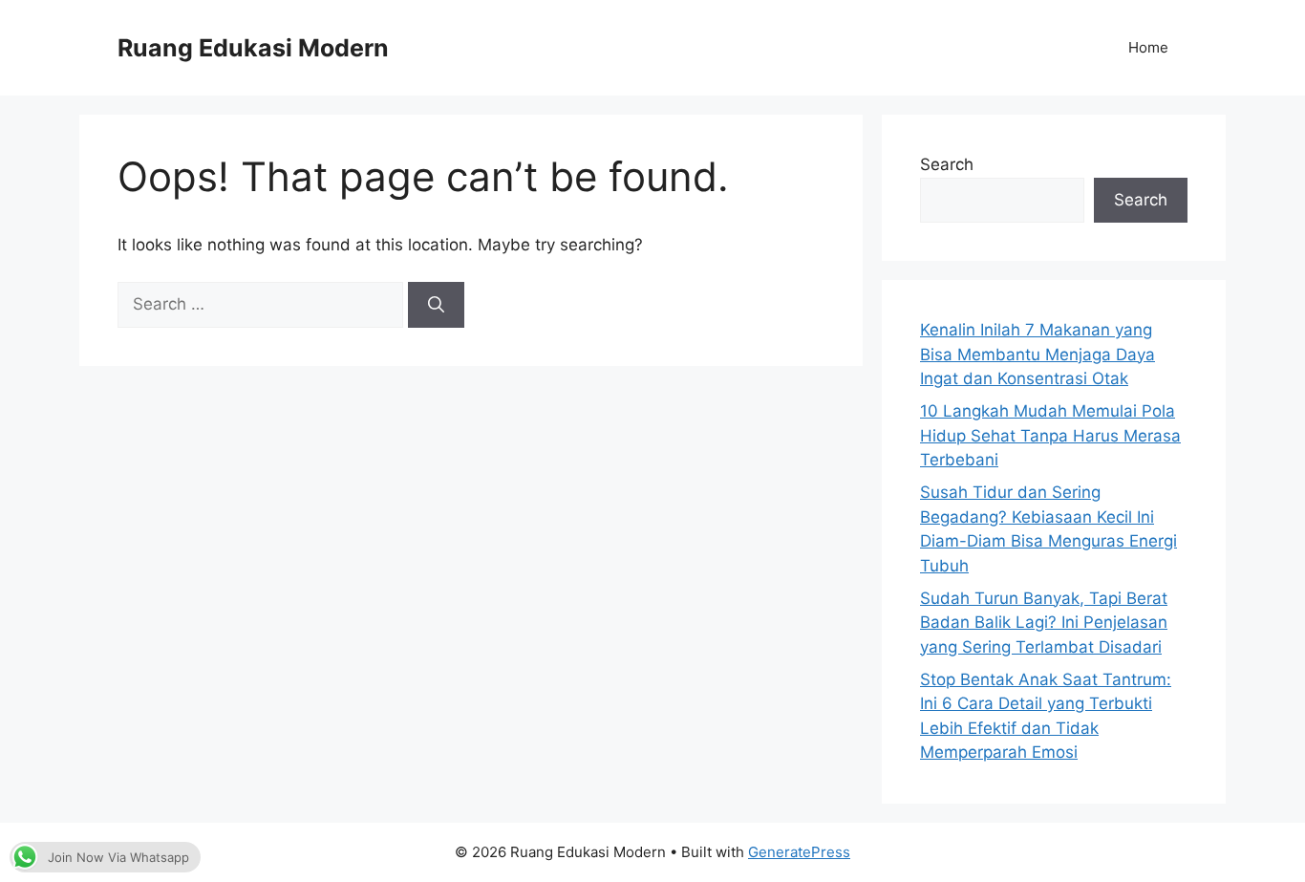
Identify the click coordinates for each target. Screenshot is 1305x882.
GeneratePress (799, 852)
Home (1148, 47)
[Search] (436, 305)
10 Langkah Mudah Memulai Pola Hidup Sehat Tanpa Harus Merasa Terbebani (1050, 435)
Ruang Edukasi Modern (253, 47)
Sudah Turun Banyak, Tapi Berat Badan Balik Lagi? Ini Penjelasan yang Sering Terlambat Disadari (1043, 622)
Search (946, 164)
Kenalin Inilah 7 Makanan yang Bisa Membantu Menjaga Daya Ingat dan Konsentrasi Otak (1037, 354)
